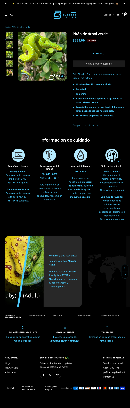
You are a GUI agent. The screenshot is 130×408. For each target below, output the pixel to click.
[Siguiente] (124, 275)
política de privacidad (114, 372)
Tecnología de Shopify (51, 388)
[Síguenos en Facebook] (43, 374)
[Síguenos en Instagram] (50, 374)
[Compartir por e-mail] (97, 125)
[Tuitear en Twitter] (93, 125)
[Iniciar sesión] (118, 15)
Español (107, 14)
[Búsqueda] (11, 15)
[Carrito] (123, 14)
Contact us (108, 376)
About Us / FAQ (111, 367)
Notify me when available (99, 63)
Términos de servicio (113, 363)
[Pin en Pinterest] (89, 125)
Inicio (7, 27)
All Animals (10, 372)
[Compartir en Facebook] (85, 125)
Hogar (8, 363)
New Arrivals (11, 367)
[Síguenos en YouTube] (57, 374)
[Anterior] (124, 267)
